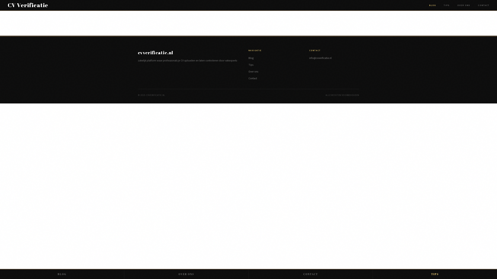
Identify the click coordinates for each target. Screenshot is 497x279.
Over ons (463, 5)
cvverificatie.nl (155, 53)
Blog (432, 5)
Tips (446, 5)
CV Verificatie (28, 5)
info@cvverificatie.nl (320, 58)
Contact (483, 5)
